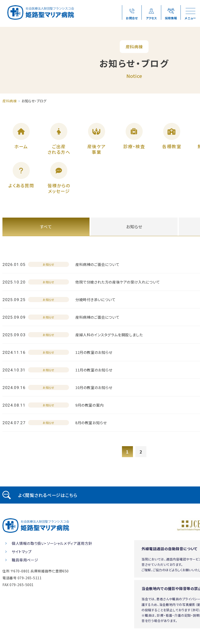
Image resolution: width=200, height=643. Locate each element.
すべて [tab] (46, 226)
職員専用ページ (25, 559)
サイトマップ (22, 551)
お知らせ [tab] (134, 226)
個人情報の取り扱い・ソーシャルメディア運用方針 (52, 543)
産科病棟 (9, 100)
